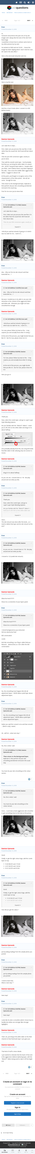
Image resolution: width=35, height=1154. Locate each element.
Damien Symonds (26, 1143)
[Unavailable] (17, 69)
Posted (8, 29)
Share (9, 1125)
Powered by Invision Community (17, 1146)
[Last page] (32, 20)
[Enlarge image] (17, 439)
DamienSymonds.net (14, 1145)
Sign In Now (17, 1114)
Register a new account (17, 1103)
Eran (3, 27)
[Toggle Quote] (4, 205)
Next (28, 20)
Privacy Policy (6, 1143)
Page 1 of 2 (17, 20)
